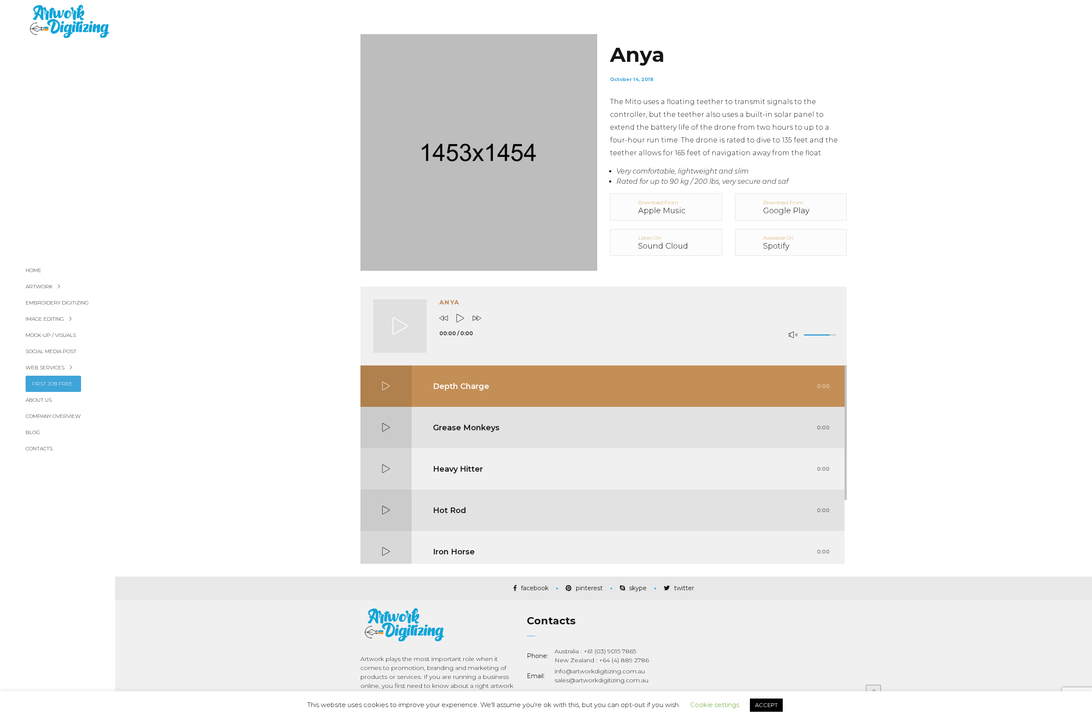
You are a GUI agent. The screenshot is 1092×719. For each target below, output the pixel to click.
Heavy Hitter (631, 469)
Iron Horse (631, 552)
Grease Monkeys (631, 427)
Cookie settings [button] (714, 705)
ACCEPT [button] (766, 705)
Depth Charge (631, 386)
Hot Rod (631, 510)
